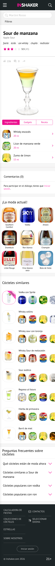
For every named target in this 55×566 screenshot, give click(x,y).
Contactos (38, 511)
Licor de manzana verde (26, 145)
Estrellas (9, 529)
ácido (13, 43)
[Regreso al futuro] (9, 395)
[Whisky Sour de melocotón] (9, 356)
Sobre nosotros (13, 538)
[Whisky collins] (9, 317)
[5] (19, 49)
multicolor (44, 43)
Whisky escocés (22, 133)
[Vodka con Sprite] (9, 297)
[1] (5, 49)
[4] (15, 49)
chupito (34, 43)
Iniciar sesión (27, 548)
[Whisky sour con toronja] (9, 336)
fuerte (6, 43)
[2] (8, 49)
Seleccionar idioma (39, 520)
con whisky (23, 43)
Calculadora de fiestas (13, 512)
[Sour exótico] (9, 375)
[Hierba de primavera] (9, 414)
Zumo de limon (22, 157)
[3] (12, 49)
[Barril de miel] (9, 433)
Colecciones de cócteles (12, 520)
